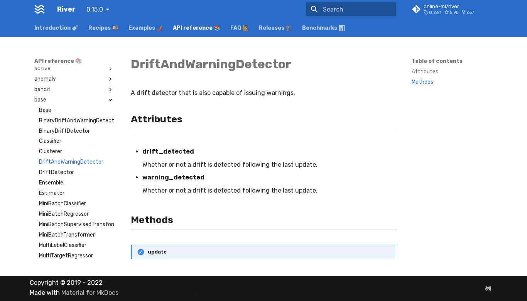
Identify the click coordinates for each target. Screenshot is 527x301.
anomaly (45, 79)
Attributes (425, 71)
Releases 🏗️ (275, 28)
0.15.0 (94, 9)
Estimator (51, 193)
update (157, 252)
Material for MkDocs (89, 292)
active (42, 68)
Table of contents (437, 61)
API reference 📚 (196, 28)
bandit (42, 89)
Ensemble (51, 182)
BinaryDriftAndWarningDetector (76, 120)
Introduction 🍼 (56, 28)
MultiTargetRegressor (66, 255)
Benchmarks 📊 (323, 28)
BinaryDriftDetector (64, 131)
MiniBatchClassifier (62, 203)
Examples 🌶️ (145, 28)
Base (45, 110)
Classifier (50, 141)
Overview (45, 58)
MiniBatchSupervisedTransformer (76, 224)
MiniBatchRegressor (64, 214)
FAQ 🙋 (239, 28)
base (40, 99)
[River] (39, 9)
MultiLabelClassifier (62, 245)
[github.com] (488, 288)
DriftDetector (56, 172)
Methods (422, 82)
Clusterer (50, 151)
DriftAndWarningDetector (71, 162)
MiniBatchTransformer (67, 235)
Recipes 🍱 (103, 28)
